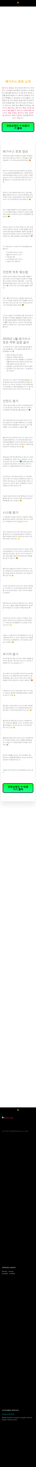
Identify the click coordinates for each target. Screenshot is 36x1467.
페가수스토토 (23, 95)
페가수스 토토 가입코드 (14, 115)
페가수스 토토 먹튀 (24, 110)
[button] (18, 2)
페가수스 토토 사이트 (23, 108)
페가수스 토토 (7, 88)
